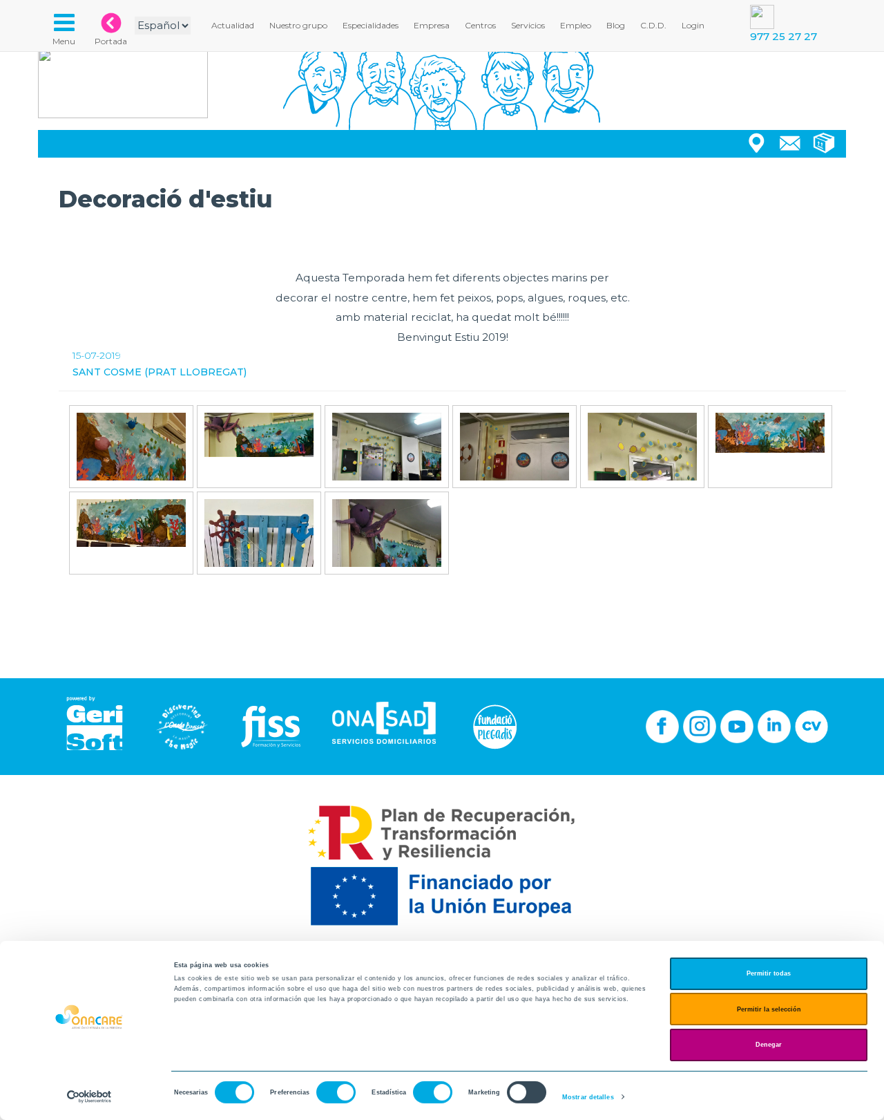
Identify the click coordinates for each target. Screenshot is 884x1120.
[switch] (336, 1092)
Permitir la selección (769, 1009)
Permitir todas (769, 973)
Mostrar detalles (588, 1097)
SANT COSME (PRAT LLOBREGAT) (160, 372)
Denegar (769, 1044)
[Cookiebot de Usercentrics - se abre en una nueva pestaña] (89, 1096)
